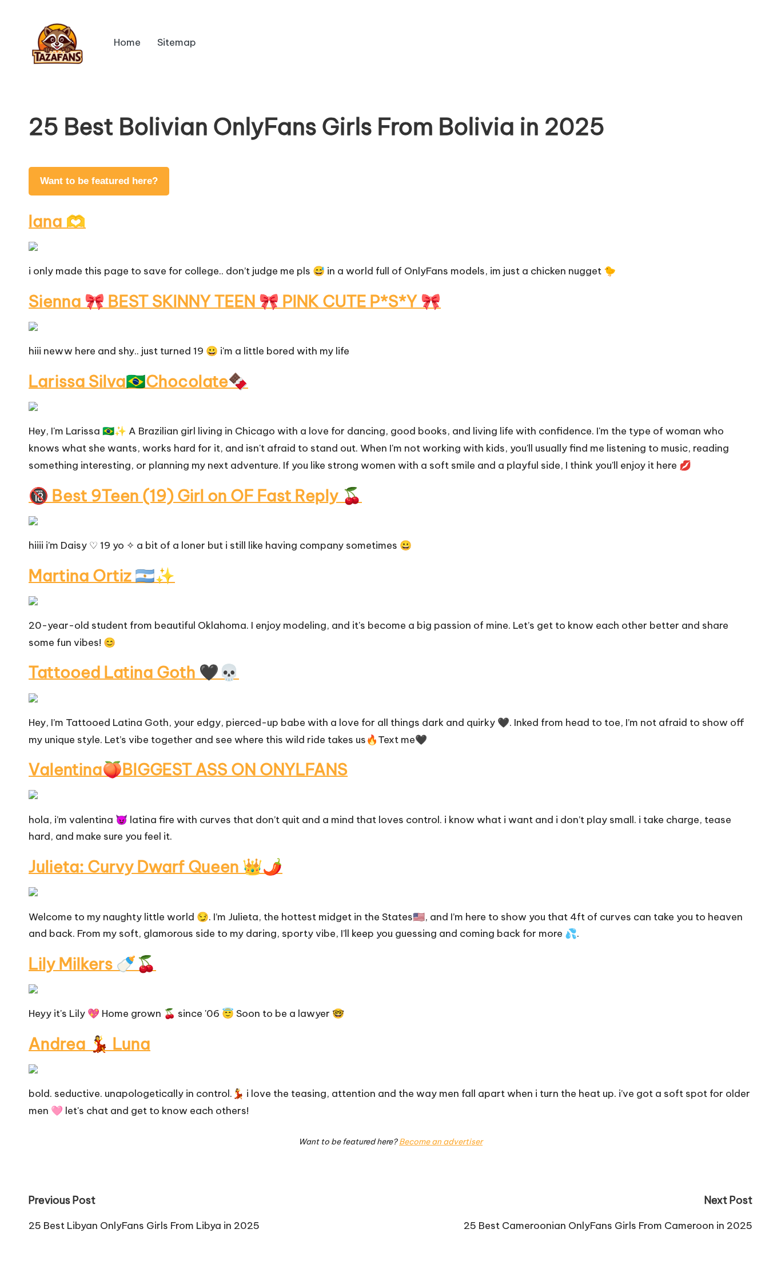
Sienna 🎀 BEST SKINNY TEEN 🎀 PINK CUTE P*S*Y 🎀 (235, 301)
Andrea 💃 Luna (89, 1043)
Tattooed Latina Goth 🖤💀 (134, 672)
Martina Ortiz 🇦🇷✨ (102, 575)
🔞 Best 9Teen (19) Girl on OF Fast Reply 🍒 (195, 495)
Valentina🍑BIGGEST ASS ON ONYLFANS (188, 769)
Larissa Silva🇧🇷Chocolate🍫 (138, 381)
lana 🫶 (57, 221)
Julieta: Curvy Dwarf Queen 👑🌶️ (155, 866)
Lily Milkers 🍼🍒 (92, 963)
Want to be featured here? (99, 180)
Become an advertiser (441, 1141)
